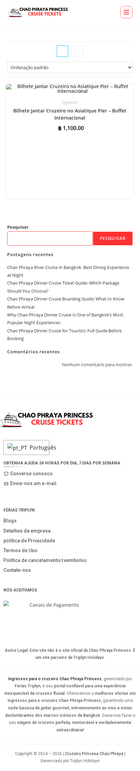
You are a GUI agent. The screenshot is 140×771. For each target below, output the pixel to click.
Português (37, 447)
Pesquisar (18, 227)
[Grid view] (62, 51)
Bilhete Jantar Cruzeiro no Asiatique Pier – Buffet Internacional (69, 114)
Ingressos (70, 102)
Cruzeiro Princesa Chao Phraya (94, 753)
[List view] (77, 51)
